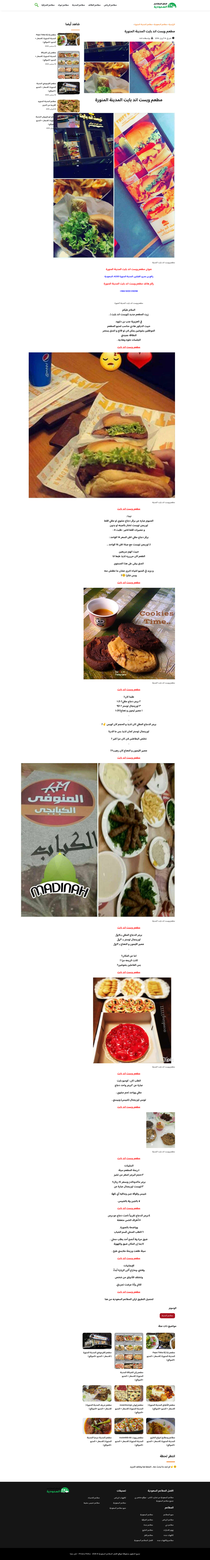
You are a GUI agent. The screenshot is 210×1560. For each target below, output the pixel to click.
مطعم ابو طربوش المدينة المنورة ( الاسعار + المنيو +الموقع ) (46, 120)
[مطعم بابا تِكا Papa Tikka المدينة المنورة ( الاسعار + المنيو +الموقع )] (68, 39)
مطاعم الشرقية (48, 5)
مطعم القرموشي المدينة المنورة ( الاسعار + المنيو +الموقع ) (97, 1354)
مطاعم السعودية (68, 156)
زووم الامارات (168, 1530)
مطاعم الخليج (147, 1530)
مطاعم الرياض (110, 5)
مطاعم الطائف (94, 5)
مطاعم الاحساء (69, 151)
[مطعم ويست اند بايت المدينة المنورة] (129, 67)
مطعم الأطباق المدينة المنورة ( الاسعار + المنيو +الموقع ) (161, 1407)
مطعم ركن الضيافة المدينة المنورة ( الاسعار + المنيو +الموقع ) (131, 1376)
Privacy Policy (85, 1554)
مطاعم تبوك (63, 5)
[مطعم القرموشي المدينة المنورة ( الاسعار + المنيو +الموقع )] (68, 88)
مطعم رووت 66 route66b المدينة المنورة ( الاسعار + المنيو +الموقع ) (129, 1441)
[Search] (36, 5)
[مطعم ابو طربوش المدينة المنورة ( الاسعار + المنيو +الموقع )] (68, 121)
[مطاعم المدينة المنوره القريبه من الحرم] (68, 106)
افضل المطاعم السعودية (143, 1540)
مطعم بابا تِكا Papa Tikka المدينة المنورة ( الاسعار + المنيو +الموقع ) (161, 1356)
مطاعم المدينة (78, 5)
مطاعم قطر (148, 1535)
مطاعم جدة (148, 1525)
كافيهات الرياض (69, 146)
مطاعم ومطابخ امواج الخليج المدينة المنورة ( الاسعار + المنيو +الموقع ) (161, 1441)
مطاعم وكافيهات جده (165, 1540)
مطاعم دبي (169, 1525)
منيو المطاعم (168, 1515)
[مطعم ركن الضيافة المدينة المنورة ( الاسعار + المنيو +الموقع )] (68, 65)
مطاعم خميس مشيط (67, 161)
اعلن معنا (73, 1554)
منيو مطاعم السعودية (67, 165)
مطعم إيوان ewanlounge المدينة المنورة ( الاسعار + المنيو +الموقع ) (129, 1409)
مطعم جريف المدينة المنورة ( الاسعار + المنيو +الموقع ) (99, 1407)
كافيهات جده (169, 1535)
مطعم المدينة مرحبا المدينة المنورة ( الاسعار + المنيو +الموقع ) (99, 1441)
